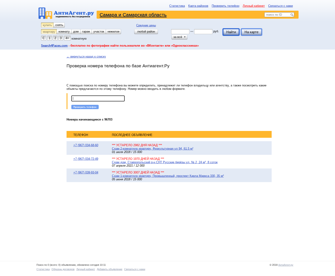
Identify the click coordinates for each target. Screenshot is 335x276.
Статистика (177, 6)
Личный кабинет (254, 6)
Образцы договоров (63, 269)
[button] (85, 107)
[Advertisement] (136, 222)
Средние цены (146, 25)
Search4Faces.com (54, 45)
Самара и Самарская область (133, 14)
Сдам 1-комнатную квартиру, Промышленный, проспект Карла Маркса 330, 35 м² (168, 176)
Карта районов (198, 6)
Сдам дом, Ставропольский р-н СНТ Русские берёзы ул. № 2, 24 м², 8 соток (165, 162)
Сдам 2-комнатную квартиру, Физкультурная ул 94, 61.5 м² (152, 148)
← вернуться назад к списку (86, 56)
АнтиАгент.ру (285, 264)
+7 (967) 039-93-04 (85, 172)
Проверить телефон (225, 6)
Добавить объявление (109, 269)
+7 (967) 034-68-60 (85, 145)
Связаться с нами (280, 6)
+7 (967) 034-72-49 (85, 159)
